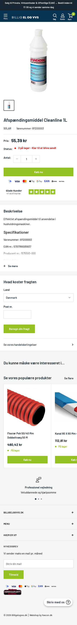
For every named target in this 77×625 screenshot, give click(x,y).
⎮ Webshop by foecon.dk (39, 615)
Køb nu (38, 172)
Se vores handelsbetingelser (20, 344)
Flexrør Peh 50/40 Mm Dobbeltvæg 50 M (20, 435)
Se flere (68, 378)
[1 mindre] (17, 158)
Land (6, 289)
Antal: (7, 157)
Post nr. (8, 306)
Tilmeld (13, 574)
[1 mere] (36, 158)
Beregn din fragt (19, 328)
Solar (7, 128)
